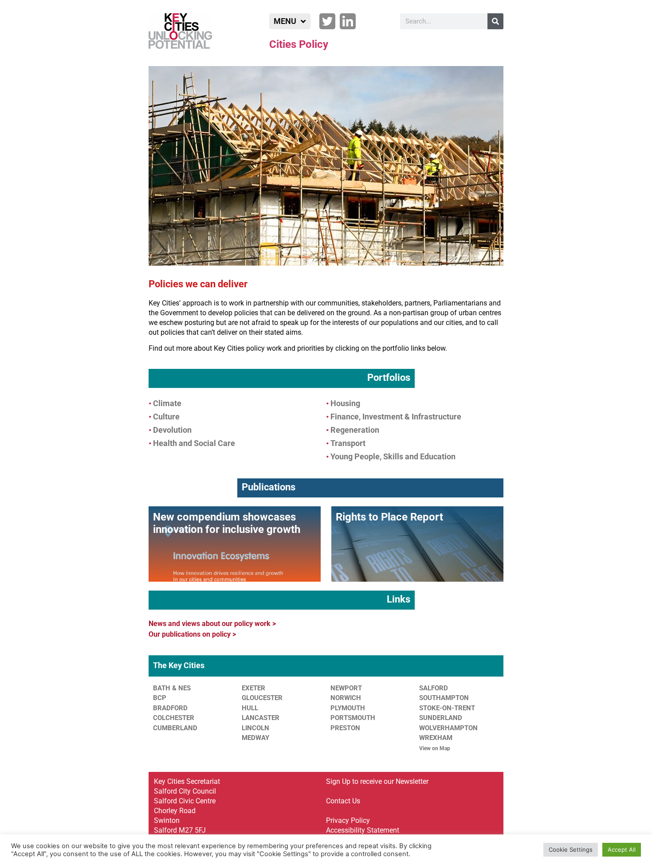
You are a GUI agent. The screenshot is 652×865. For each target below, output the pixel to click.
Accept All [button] (622, 849)
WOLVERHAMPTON (448, 728)
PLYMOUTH (347, 708)
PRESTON (345, 728)
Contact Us (343, 801)
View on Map (434, 748)
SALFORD (433, 688)
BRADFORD (170, 708)
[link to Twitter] (327, 21)
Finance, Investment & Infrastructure (395, 416)
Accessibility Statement (362, 830)
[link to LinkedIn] (348, 21)
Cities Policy (298, 44)
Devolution (172, 429)
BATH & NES (172, 688)
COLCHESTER (173, 718)
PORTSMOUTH (352, 718)
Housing (345, 403)
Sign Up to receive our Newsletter (377, 781)
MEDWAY (255, 738)
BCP (159, 698)
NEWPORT (346, 688)
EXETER (253, 688)
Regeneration (354, 429)
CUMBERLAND (175, 728)
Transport (347, 443)
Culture (166, 416)
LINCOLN (255, 728)
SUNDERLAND (440, 718)
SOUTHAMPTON (444, 698)
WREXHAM (435, 738)
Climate (167, 403)
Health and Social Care (194, 443)
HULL (250, 708)
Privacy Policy (348, 820)
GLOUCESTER (262, 698)
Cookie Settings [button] (571, 849)
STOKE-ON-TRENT (447, 708)
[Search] (495, 21)
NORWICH (345, 698)
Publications (268, 487)
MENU (285, 21)
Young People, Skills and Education (393, 456)
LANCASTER (260, 718)
